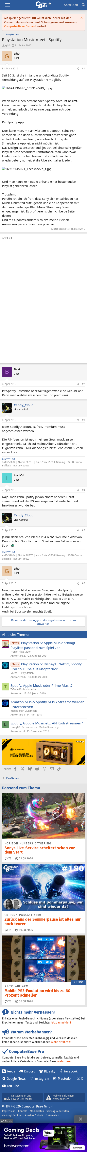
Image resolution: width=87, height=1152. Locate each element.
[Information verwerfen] (81, 18)
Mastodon (65, 1079)
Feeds (11, 1071)
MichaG (15, 673)
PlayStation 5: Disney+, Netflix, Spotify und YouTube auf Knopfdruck (46, 666)
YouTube (13, 1086)
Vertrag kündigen (12, 1115)
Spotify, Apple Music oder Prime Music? (41, 685)
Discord (29, 1071)
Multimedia (29, 689)
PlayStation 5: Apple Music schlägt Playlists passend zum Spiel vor (43, 645)
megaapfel (17, 710)
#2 (83, 384)
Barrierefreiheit (34, 1115)
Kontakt (22, 1111)
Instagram (41, 1079)
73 (9, 858)
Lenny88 (15, 727)
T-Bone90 (16, 689)
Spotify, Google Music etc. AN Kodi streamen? (47, 723)
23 (9, 1001)
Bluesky (49, 1071)
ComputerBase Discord (20, 26)
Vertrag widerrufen (58, 1111)
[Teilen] (78, 68)
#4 (83, 490)
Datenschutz (53, 1115)
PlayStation (25, 651)
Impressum (8, 1111)
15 (9, 930)
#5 (83, 530)
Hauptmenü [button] (7, 5)
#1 (83, 68)
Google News (16, 1079)
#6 (83, 583)
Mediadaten (37, 1111)
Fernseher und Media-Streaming (40, 727)
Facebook (70, 1071)
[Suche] (83, 5)
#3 (83, 420)
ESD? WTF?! (8, 458)
